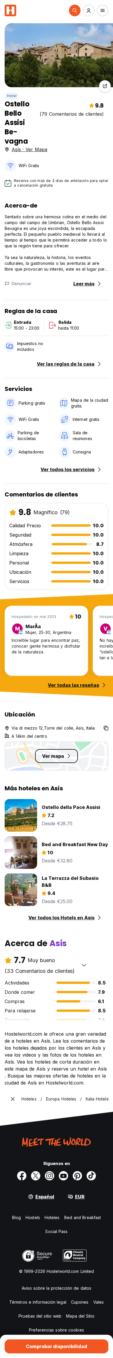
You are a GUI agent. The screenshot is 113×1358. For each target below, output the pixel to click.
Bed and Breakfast (82, 1217)
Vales (98, 1302)
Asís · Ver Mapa (29, 149)
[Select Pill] (75, 10)
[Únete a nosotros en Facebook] (21, 1175)
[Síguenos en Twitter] (35, 1175)
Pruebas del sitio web (40, 1316)
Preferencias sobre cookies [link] (56, 1329)
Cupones (80, 1302)
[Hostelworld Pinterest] (77, 1175)
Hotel (12, 96)
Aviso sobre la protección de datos (56, 1288)
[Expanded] (13, 1099)
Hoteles (52, 1217)
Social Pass (56, 1231)
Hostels (32, 1217)
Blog (16, 1217)
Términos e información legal (37, 1302)
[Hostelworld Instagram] (49, 1175)
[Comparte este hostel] (105, 86)
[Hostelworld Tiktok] (91, 1175)
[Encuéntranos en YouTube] (63, 1175)
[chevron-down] (84, 965)
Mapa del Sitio (80, 1316)
